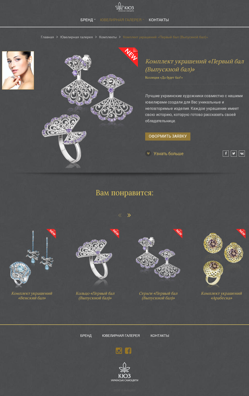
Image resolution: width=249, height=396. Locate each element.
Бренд (86, 19)
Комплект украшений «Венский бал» (31, 262)
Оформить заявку (168, 136)
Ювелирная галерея (121, 19)
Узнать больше (169, 153)
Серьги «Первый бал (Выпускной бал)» (158, 262)
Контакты (159, 19)
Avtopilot (129, 390)
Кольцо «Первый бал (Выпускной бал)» (94, 262)
